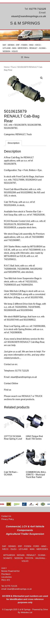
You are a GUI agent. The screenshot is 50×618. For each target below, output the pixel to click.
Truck (13, 67)
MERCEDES (23, 48)
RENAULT (33, 48)
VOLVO (15, 51)
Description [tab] (13, 143)
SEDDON (6, 51)
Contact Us (6, 516)
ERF (18, 45)
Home (6, 67)
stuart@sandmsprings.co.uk (28, 16)
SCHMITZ (7, 558)
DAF (4, 45)
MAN (14, 48)
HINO (31, 45)
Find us (7, 390)
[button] (41, 78)
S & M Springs (25, 23)
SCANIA (42, 48)
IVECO (38, 45)
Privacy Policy (7, 519)
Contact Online (11, 383)
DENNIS (11, 45)
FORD (36, 546)
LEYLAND (7, 48)
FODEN (24, 45)
